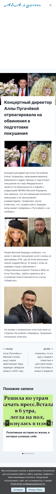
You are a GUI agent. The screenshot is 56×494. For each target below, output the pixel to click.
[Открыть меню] (50, 5)
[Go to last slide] (7, 423)
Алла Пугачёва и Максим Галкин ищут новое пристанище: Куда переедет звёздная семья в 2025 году (13, 360)
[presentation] (28, 411)
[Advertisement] (28, 39)
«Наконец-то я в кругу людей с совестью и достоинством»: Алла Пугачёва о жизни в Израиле (43, 360)
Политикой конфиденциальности (28, 483)
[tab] (22, 453)
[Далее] (49, 423)
